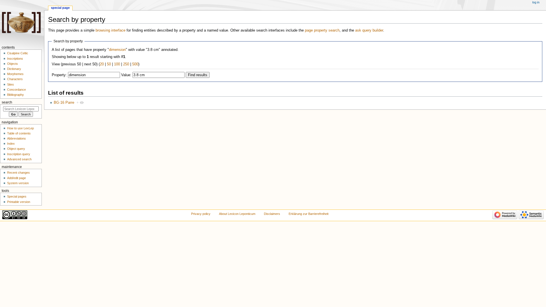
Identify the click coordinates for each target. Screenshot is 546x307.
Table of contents (19, 133)
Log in (535, 2)
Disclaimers (272, 213)
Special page (60, 7)
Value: (126, 75)
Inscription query (18, 154)
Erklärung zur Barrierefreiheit (308, 213)
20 (102, 64)
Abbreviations (16, 138)
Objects (12, 63)
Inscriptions (15, 58)
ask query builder (369, 30)
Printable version (18, 202)
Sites (10, 84)
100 (117, 64)
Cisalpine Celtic (17, 53)
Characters (15, 79)
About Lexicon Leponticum (237, 213)
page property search (322, 30)
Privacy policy (200, 213)
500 (135, 64)
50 (109, 64)
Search (7, 102)
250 (126, 64)
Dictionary (14, 68)
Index (11, 143)
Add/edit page (16, 178)
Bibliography (15, 94)
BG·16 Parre (64, 103)
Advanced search (19, 159)
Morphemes (15, 74)
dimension (117, 50)
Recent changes (18, 172)
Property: (59, 75)
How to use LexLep (20, 128)
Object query (16, 148)
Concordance (16, 89)
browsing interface (110, 30)
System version (18, 183)
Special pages (16, 196)
